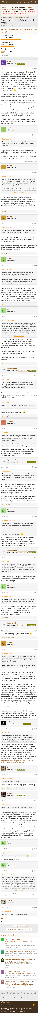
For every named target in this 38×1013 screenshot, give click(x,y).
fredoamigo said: (7, 778)
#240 (35, 908)
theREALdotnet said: (8, 320)
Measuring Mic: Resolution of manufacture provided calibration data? (20, 972)
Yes (2, 918)
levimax (7, 953)
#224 (35, 223)
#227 (35, 375)
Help (30, 1005)
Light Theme (6, 1002)
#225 (35, 265)
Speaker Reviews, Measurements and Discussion (24, 946)
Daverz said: (5, 139)
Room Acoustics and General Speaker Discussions (23, 953)
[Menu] (2, 2)
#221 (35, 69)
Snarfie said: (5, 176)
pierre (6, 986)
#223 (35, 173)
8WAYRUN (22, 1011)
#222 (35, 135)
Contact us (4, 1005)
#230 (35, 516)
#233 (35, 630)
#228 (35, 428)
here (25, 11)
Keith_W (5, 25)
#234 (35, 649)
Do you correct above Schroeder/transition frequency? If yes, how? (20, 941)
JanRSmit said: (6, 471)
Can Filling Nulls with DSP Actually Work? (20, 951)
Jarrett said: (5, 227)
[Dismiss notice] (35, 7)
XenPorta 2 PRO (5, 1011)
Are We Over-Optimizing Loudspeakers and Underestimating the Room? (20, 960)
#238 (35, 849)
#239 (35, 871)
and (9, 363)
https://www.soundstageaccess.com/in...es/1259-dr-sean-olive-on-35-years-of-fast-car (19, 762)
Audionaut (8, 964)
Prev (17, 926)
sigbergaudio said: (7, 432)
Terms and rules (13, 1005)
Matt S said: (5, 379)
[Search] (36, 2)
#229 (35, 467)
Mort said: (5, 804)
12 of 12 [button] (24, 926)
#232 (35, 592)
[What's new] (32, 2)
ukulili (6, 975)
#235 (35, 729)
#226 (35, 316)
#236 (35, 774)
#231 (35, 557)
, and (13, 788)
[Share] (32, 69)
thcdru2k (7, 946)
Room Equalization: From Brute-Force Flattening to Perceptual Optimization (19, 982)
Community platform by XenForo (16, 1008)
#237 (35, 800)
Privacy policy (23, 1005)
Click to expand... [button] (19, 192)
